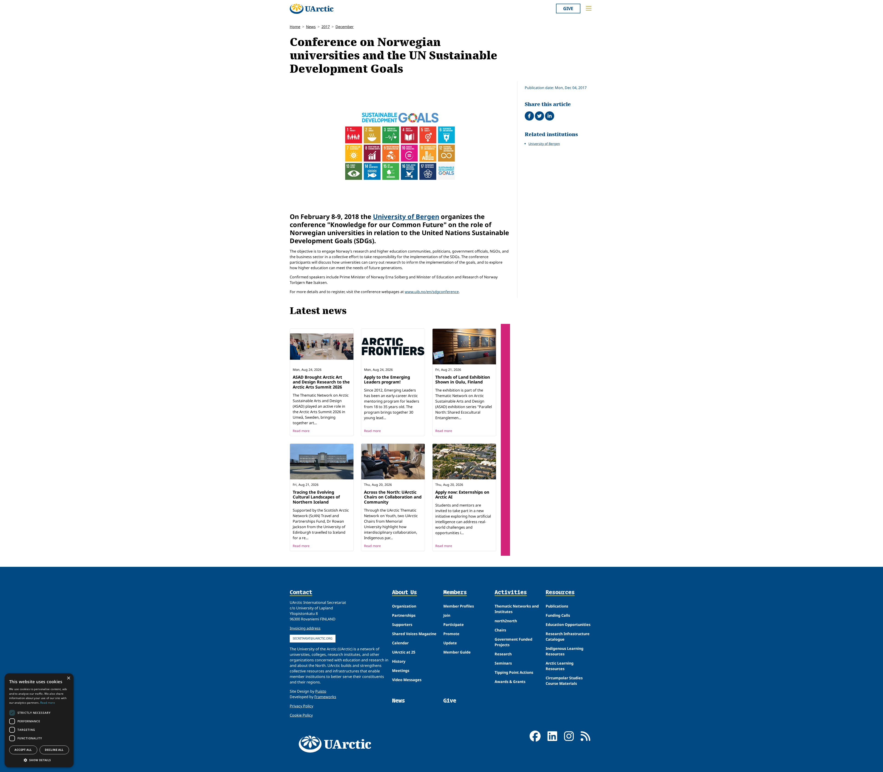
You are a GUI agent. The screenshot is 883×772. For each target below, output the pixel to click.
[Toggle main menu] (588, 8)
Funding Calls (558, 615)
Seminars (503, 663)
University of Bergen (406, 216)
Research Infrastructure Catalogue (568, 636)
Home (295, 26)
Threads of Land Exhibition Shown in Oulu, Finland (462, 379)
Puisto (320, 691)
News (311, 26)
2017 (325, 26)
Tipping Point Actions (514, 672)
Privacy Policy (301, 706)
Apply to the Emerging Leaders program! (387, 379)
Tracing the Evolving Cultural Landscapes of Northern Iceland (316, 497)
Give (568, 8)
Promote (451, 633)
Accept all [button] (23, 750)
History (398, 661)
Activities (511, 592)
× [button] (68, 678)
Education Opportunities (568, 624)
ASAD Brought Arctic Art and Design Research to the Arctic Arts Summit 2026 (321, 382)
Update (450, 642)
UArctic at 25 (403, 652)
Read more (301, 431)
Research (503, 654)
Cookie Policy (301, 715)
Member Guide (457, 652)
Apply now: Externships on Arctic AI (462, 494)
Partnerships (404, 615)
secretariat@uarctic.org (313, 638)
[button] (39, 760)
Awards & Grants (510, 681)
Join (446, 615)
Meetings (400, 670)
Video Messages (406, 679)
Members (455, 592)
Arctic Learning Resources (559, 666)
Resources (560, 592)
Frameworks (325, 696)
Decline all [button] (54, 750)
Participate (453, 624)
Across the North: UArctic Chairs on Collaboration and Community (392, 497)
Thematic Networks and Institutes (517, 609)
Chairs (500, 630)
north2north (506, 620)
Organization (404, 606)
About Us (404, 592)
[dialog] (39, 720)
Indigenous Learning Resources (564, 651)
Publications (557, 606)
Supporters (402, 624)
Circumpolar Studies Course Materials (564, 680)
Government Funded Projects (513, 642)
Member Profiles (458, 606)
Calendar (400, 642)
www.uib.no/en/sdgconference (432, 291)
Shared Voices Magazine (414, 633)
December (344, 26)
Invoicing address (305, 628)
